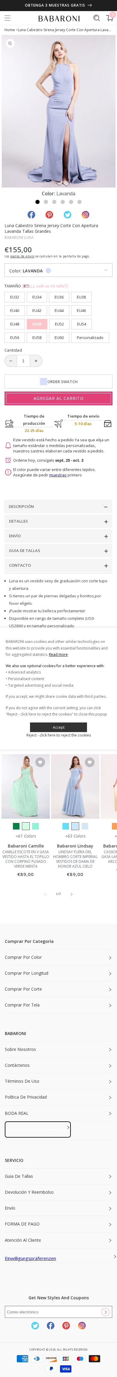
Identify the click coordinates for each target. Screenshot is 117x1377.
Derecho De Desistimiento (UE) (37, 1129)
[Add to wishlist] (40, 762)
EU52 (59, 324)
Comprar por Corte (23, 989)
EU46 (81, 310)
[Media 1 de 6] (37, 202)
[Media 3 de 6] (54, 202)
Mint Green (25, 826)
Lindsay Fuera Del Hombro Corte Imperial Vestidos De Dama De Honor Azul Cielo (75, 859)
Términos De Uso (22, 1081)
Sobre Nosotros (20, 1049)
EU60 (59, 337)
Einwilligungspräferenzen (30, 1258)
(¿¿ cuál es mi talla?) (45, 286)
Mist (84, 826)
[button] (7, 18)
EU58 (36, 337)
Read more (58, 654)
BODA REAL (16, 1113)
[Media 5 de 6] (71, 202)
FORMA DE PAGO (22, 1224)
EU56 (14, 337)
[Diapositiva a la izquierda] (45, 894)
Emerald (16, 826)
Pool (65, 826)
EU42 (36, 310)
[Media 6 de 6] (79, 202)
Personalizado (90, 337)
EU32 (14, 297)
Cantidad (13, 350)
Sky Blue (75, 826)
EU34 (36, 297)
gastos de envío (22, 256)
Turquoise (35, 826)
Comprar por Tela (22, 1005)
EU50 (37, 324)
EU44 (59, 310)
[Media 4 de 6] (62, 202)
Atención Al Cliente (23, 1240)
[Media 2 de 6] (46, 202)
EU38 (81, 297)
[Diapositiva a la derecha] (71, 894)
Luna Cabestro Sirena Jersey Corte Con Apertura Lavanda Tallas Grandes (65, 29)
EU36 (59, 297)
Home (9, 29)
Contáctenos (17, 1065)
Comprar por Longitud (26, 973)
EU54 (81, 324)
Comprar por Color (23, 957)
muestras (58, 475)
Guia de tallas (19, 1176)
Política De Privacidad (26, 1097)
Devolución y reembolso (29, 1192)
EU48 (14, 324)
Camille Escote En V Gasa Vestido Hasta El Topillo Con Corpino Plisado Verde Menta (25, 859)
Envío (10, 1208)
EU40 (14, 310)
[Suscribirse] (105, 1312)
